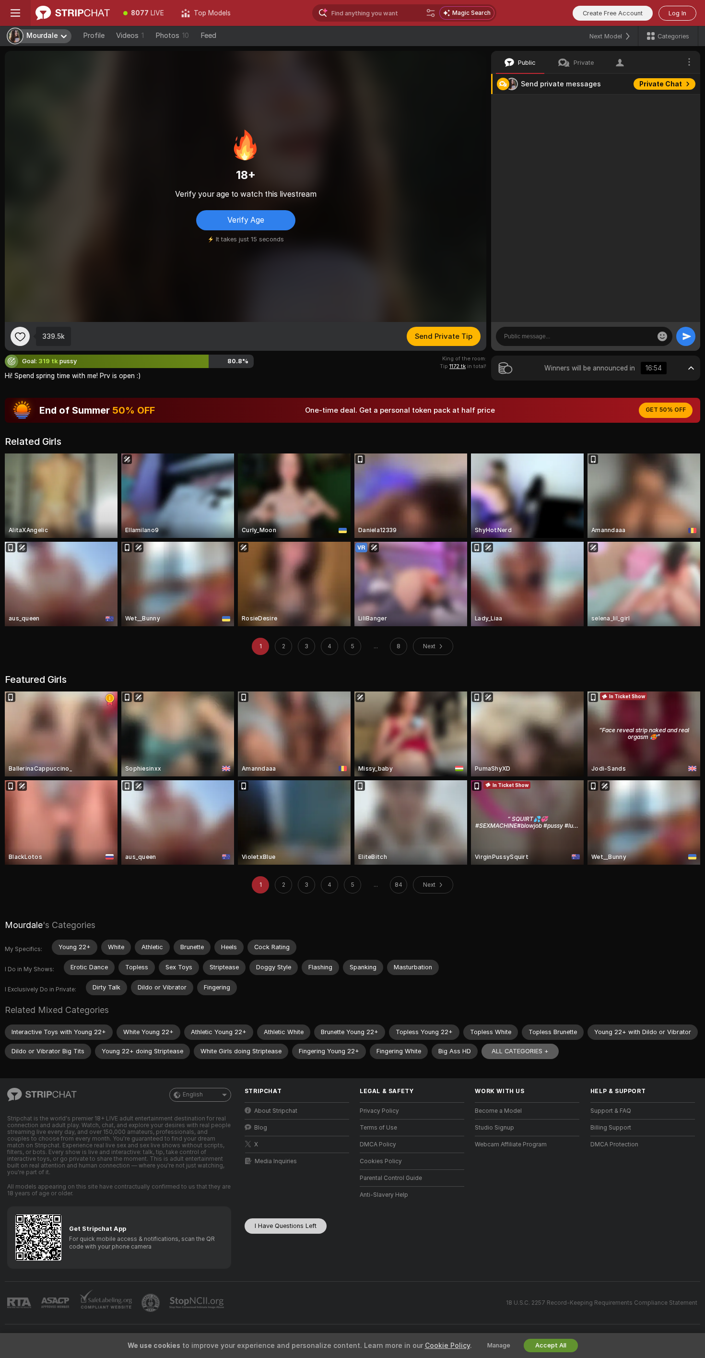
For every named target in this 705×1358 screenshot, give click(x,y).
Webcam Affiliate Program (511, 1144)
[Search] (430, 13)
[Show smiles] (662, 336)
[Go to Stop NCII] (197, 1303)
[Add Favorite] (20, 336)
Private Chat (660, 84)
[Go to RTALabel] (20, 1303)
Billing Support (610, 1127)
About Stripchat (275, 1111)
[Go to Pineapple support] (151, 1303)
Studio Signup (494, 1127)
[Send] (685, 336)
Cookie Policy (447, 1345)
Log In (677, 13)
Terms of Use (378, 1127)
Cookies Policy (381, 1161)
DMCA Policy (378, 1144)
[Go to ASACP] (56, 1303)
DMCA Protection (614, 1144)
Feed (208, 35)
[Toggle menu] (15, 13)
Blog (260, 1127)
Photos (172, 35)
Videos (130, 35)
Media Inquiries (276, 1161)
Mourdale (24, 925)
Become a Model (498, 1111)
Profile (94, 35)
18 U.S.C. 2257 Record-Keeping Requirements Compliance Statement (601, 1302)
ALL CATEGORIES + (520, 1051)
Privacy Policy (379, 1111)
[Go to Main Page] (73, 13)
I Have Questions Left (286, 1225)
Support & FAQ (610, 1111)
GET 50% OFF (666, 409)
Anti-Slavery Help (384, 1194)
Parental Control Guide (391, 1178)
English (193, 1094)
